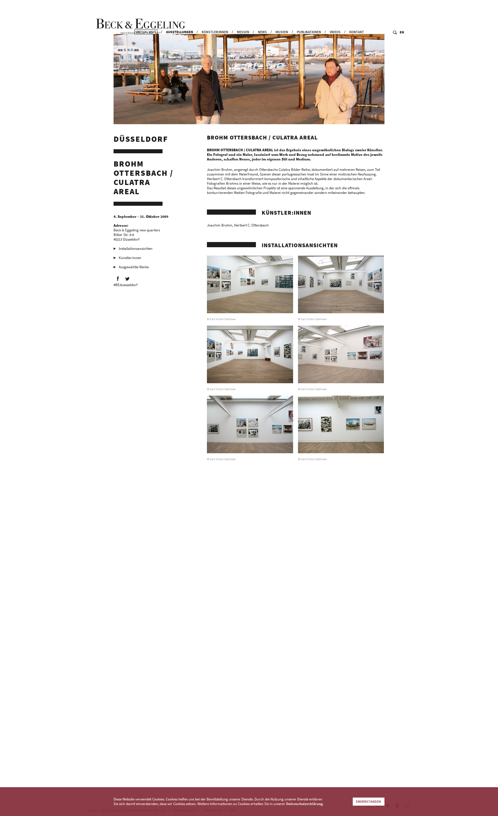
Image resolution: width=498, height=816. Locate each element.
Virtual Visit (145, 32)
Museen (282, 32)
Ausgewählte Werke (134, 267)
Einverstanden (368, 801)
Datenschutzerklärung (304, 803)
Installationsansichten (135, 248)
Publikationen (309, 32)
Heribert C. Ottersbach (251, 225)
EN (402, 32)
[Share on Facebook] (118, 278)
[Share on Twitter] (127, 278)
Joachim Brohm (219, 225)
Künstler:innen (215, 32)
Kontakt (356, 32)
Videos (335, 32)
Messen (243, 32)
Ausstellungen (179, 32)
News (262, 32)
